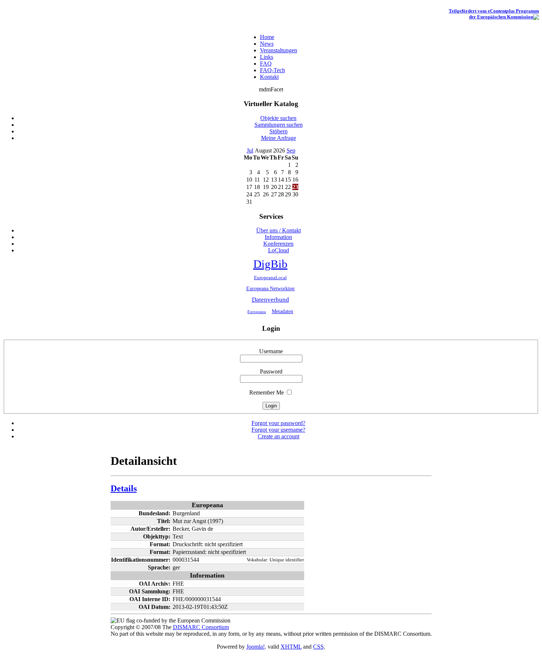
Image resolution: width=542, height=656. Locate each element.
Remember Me (266, 392)
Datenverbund (270, 299)
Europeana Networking (270, 288)
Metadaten (282, 311)
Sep (290, 150)
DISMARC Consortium (201, 627)
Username (271, 351)
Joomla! (255, 646)
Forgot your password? (278, 423)
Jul (250, 150)
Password (271, 371)
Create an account (278, 436)
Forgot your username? (278, 430)
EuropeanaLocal (270, 277)
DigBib (270, 264)
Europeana (256, 311)
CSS (318, 646)
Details (124, 488)
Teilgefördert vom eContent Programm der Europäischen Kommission (494, 14)
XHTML (291, 646)
